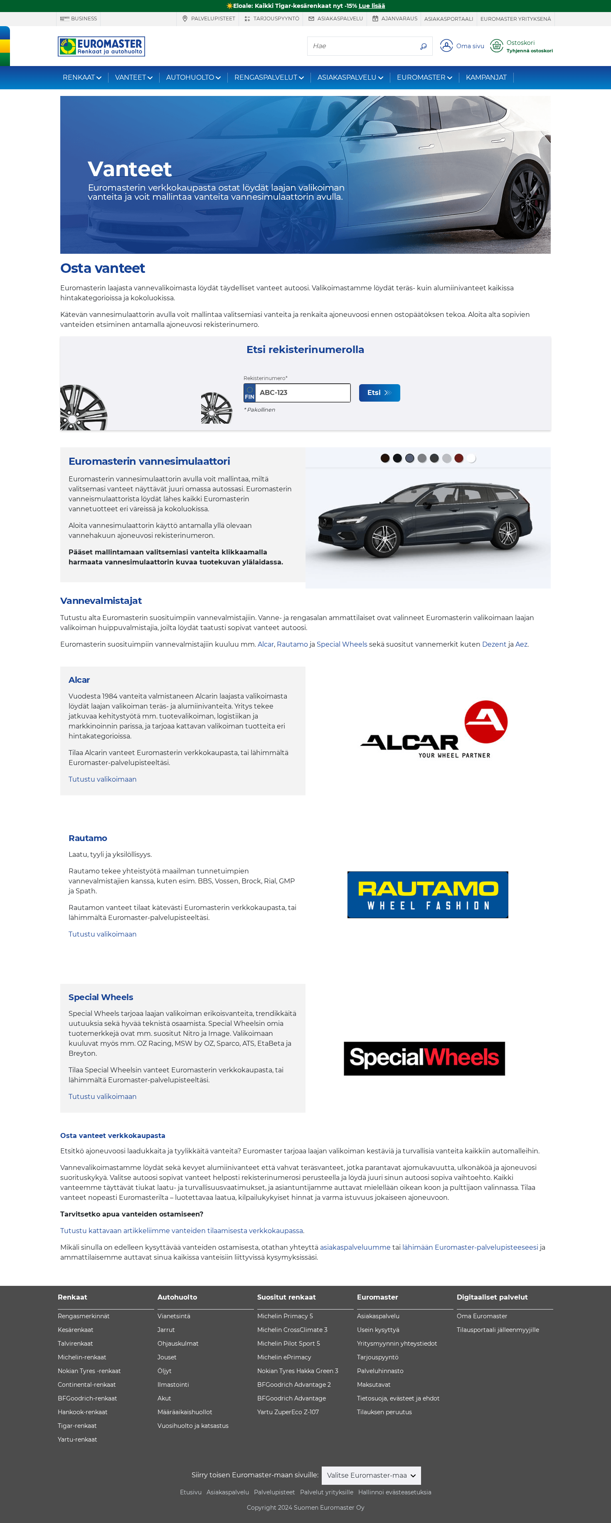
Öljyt (165, 1371)
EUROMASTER (421, 77)
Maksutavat (374, 1384)
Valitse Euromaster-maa (368, 1475)
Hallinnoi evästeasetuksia (394, 1492)
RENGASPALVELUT (265, 77)
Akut (164, 1398)
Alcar (266, 644)
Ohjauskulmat (178, 1343)
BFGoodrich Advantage (291, 1398)
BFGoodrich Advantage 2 (294, 1384)
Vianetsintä (174, 1316)
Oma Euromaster (482, 1316)
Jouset (167, 1357)
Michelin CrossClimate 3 (292, 1330)
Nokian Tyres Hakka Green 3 (297, 1371)
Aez (521, 644)
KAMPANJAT (486, 77)
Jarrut (166, 1330)
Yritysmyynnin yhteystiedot (397, 1343)
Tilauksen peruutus (384, 1412)
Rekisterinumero (265, 378)
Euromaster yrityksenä (515, 19)
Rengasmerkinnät (84, 1316)
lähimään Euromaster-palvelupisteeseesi (470, 1247)
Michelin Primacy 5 (285, 1316)
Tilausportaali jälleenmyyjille (498, 1330)
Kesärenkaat (76, 1330)
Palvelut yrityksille (326, 1492)
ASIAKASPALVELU (347, 77)
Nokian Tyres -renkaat (89, 1371)
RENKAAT (79, 77)
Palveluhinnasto (380, 1371)
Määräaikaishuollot (185, 1412)
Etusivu (191, 1492)
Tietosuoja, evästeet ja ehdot (398, 1398)
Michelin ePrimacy (284, 1357)
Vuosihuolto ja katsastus (193, 1426)
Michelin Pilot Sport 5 (288, 1343)
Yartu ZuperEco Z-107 (288, 1412)
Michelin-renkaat (82, 1357)
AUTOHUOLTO (190, 77)
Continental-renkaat (87, 1384)
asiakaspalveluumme (355, 1247)
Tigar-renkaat (77, 1426)
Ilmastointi (173, 1384)
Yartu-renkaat (77, 1439)
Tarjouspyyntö (275, 18)
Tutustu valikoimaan (103, 779)
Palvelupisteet (212, 18)
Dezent (494, 644)
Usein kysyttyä (378, 1330)
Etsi (375, 393)
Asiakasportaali (448, 19)
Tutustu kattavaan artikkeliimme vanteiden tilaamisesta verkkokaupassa (181, 1231)
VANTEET (130, 77)
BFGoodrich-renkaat (87, 1398)
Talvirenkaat (75, 1343)
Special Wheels (342, 644)
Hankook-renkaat (83, 1412)
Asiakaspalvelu (339, 18)
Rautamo (292, 644)
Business (83, 18)
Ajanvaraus (398, 18)
